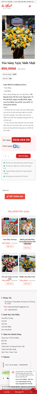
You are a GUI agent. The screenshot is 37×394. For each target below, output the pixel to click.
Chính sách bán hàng (9, 349)
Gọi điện (7, 392)
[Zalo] (8, 378)
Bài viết (4, 340)
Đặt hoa (10, 246)
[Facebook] (3, 378)
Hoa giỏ (4, 324)
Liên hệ (4, 343)
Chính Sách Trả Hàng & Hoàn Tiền (13, 346)
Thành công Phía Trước (27, 277)
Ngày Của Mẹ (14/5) (20, 99)
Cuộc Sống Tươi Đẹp (10, 239)
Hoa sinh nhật (6, 326)
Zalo (31, 392)
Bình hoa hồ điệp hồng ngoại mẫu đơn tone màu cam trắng (27, 241)
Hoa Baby (7, 91)
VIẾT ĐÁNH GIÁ (16, 196)
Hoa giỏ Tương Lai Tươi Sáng (10, 278)
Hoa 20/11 (26, 102)
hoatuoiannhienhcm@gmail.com (18, 307)
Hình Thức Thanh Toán (9, 352)
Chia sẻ (4, 186)
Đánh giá (5, 190)
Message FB (19, 392)
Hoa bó (4, 321)
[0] (27, 6)
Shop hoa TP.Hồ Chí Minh (10, 338)
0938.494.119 (12, 310)
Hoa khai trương (7, 318)
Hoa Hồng (7, 88)
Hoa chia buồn (7, 329)
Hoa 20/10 (18, 102)
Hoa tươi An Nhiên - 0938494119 (16, 365)
